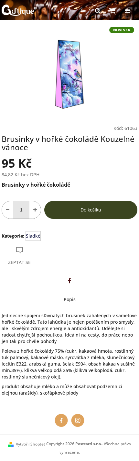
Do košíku (90, 210)
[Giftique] (61, 420)
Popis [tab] (70, 299)
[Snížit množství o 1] (7, 210)
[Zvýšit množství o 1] (35, 210)
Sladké (33, 236)
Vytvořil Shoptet (30, 444)
